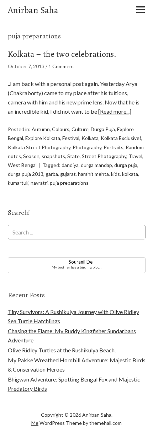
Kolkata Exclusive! (121, 138)
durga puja (125, 165)
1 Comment (61, 66)
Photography (87, 147)
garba (52, 174)
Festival (70, 138)
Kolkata (90, 138)
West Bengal (22, 165)
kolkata (130, 174)
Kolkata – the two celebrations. (62, 54)
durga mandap (96, 165)
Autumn (41, 129)
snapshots (53, 156)
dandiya (70, 165)
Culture (80, 129)
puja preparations (69, 183)
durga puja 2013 (25, 174)
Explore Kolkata (42, 138)
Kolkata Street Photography (39, 147)
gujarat (68, 174)
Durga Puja (103, 129)
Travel (135, 156)
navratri (39, 183)
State (73, 156)
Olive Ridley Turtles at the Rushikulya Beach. (62, 350)
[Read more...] (114, 111)
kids (115, 174)
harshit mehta (93, 174)
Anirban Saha (33, 10)
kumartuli (18, 183)
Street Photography (104, 156)
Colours (60, 129)
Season (31, 156)
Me (34, 423)
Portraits (113, 147)
